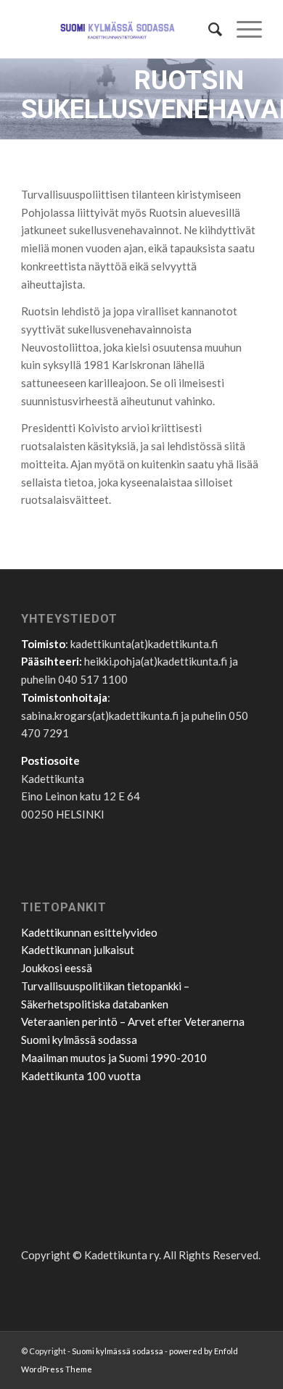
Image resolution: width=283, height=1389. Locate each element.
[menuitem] (208, 29)
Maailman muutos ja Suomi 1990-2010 (114, 1057)
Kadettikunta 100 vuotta (81, 1075)
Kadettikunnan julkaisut (77, 949)
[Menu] (242, 29)
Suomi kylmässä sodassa (79, 1039)
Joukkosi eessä (56, 967)
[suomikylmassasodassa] (117, 29)
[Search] (208, 29)
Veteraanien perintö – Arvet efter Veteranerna (133, 1021)
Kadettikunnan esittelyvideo (89, 932)
